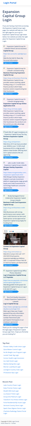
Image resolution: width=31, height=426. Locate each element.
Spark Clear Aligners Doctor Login (14, 408)
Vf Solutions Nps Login (10, 373)
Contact (13, 423)
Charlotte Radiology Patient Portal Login (14, 412)
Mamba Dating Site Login (11, 364)
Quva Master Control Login (12, 349)
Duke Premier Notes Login (12, 388)
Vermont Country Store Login (13, 405)
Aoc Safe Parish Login (10, 361)
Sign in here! (8, 63)
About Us (7, 423)
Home (2, 423)
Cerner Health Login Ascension (13, 358)
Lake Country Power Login (12, 385)
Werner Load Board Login (12, 367)
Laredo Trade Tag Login (11, 355)
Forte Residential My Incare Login (14, 402)
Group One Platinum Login (12, 397)
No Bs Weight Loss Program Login (14, 352)
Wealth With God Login (11, 391)
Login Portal (9, 2)
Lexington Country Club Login (13, 370)
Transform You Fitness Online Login (15, 400)
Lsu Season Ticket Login (11, 394)
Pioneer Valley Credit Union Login (14, 346)
